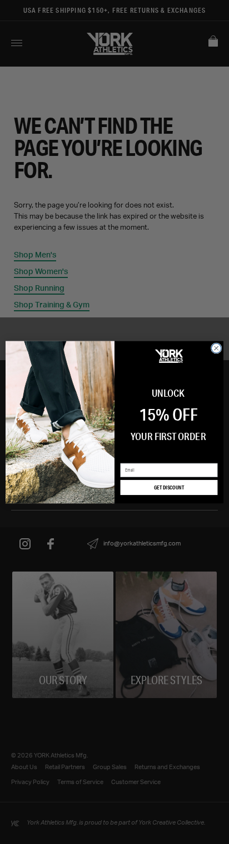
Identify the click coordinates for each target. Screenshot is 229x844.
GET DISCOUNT (169, 487)
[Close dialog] (216, 348)
